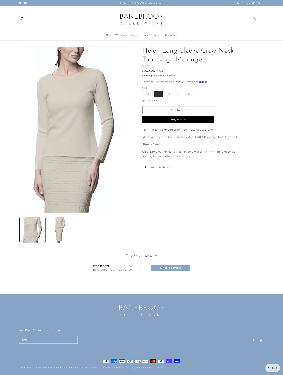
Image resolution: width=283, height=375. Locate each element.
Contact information (155, 367)
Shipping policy (134, 367)
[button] (22, 18)
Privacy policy (97, 367)
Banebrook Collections (38, 367)
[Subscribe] (73, 340)
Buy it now (178, 119)
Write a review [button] (170, 267)
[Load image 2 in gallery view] (60, 230)
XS (149, 94)
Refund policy (80, 367)
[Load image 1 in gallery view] (32, 230)
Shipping (147, 75)
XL (191, 94)
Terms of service (115, 367)
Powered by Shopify (60, 367)
